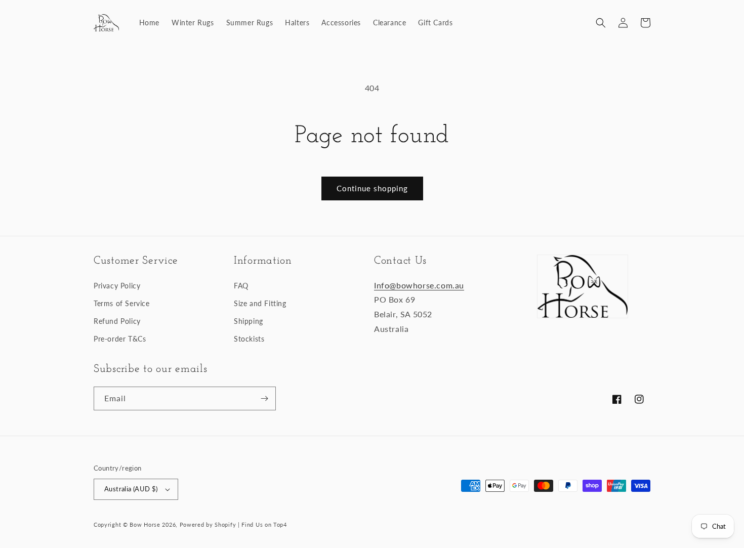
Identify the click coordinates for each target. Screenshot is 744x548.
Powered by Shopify (208, 524)
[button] (601, 23)
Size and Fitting (260, 303)
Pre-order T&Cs (120, 338)
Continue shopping (372, 188)
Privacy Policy (117, 285)
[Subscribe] (264, 398)
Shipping (248, 321)
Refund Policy (117, 321)
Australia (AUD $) (131, 489)
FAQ (241, 285)
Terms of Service (122, 303)
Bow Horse (145, 524)
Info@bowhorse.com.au (419, 285)
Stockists (249, 338)
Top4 (280, 524)
